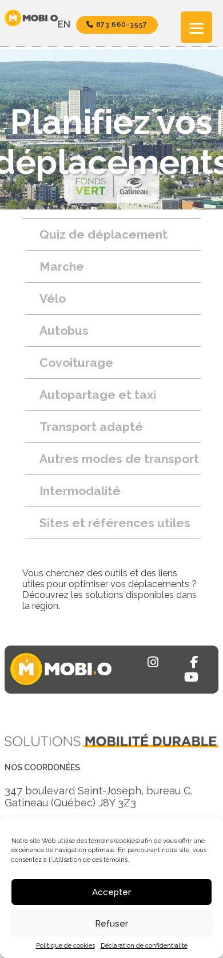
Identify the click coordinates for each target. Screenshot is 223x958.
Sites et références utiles (114, 523)
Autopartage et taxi (97, 394)
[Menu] (196, 27)
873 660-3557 (121, 25)
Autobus (64, 330)
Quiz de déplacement (103, 234)
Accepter (111, 892)
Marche (61, 266)
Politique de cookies (65, 945)
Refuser (111, 924)
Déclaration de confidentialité (144, 945)
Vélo (52, 298)
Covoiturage (76, 362)
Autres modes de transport (119, 459)
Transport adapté (91, 426)
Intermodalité (80, 491)
